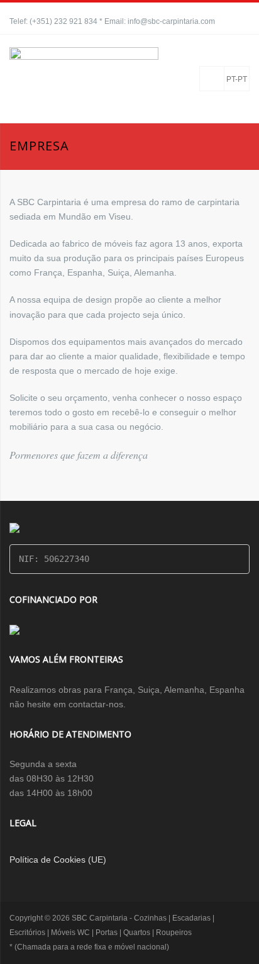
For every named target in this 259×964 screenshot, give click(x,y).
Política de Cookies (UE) (57, 860)
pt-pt (236, 79)
